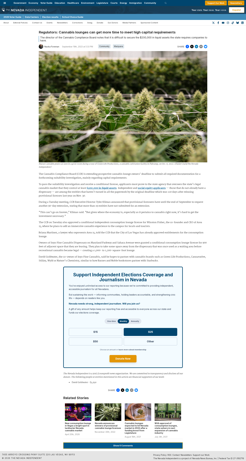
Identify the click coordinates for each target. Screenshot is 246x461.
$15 (95, 331)
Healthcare (73, 3)
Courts (114, 3)
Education (60, 3)
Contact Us (37, 22)
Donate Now (123, 358)
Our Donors (113, 22)
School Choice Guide (72, 17)
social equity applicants (152, 188)
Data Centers (32, 17)
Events (50, 22)
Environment (87, 3)
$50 (95, 341)
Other (150, 341)
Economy (33, 3)
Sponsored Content (149, 22)
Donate (100, 22)
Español (236, 10)
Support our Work (201, 455)
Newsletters (236, 3)
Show (123, 445)
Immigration (135, 3)
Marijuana (118, 46)
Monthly (123, 321)
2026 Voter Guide (12, 17)
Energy (123, 3)
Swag (89, 22)
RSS (169, 455)
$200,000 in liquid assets (102, 188)
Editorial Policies (20, 22)
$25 (150, 331)
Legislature (102, 3)
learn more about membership (132, 350)
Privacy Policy (160, 455)
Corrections (77, 22)
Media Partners (129, 22)
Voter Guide (46, 3)
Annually (135, 321)
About (6, 22)
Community (150, 3)
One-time (111, 321)
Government (20, 3)
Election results (50, 17)
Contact (176, 455)
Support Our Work (215, 3)
